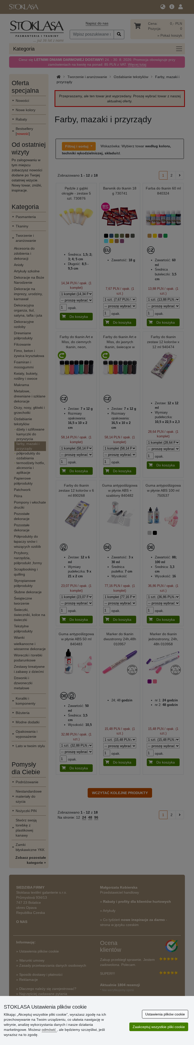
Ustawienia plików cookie (165, 1014)
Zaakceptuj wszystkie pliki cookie (159, 1027)
